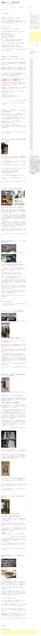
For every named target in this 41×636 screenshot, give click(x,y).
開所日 (34, 173)
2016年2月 (31, 105)
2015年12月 (31, 108)
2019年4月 (31, 72)
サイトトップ (10, 9)
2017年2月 (31, 91)
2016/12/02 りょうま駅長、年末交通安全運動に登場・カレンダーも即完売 (13, 375)
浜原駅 (35, 167)
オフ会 (35, 157)
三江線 (32, 159)
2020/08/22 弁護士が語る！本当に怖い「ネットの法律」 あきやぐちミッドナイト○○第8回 (35, 27)
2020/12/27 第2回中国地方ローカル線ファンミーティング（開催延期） (35, 24)
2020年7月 (31, 64)
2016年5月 (31, 102)
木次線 (33, 166)
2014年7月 (31, 128)
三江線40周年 (36, 159)
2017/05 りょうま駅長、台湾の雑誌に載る (11, 188)
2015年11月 (31, 109)
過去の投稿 (3, 625)
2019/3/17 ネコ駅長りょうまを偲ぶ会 (11, 18)
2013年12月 (31, 136)
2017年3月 (31, 90)
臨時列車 (31, 170)
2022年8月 (31, 59)
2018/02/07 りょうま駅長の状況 (9, 56)
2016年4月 (31, 103)
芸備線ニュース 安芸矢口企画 (10, 2)
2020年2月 (31, 66)
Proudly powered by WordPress (5, 629)
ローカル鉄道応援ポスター (34, 51)
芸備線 (2, 50)
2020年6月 (31, 65)
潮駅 (37, 167)
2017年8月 (31, 85)
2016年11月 (31, 95)
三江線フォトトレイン (35, 160)
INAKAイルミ (32, 155)
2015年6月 (31, 115)
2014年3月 (31, 133)
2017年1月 (31, 92)
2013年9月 (31, 140)
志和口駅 (21, 131)
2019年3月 (31, 73)
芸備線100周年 (34, 172)
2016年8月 (31, 98)
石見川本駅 (34, 169)
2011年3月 (31, 148)
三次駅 (37, 158)
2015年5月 (31, 116)
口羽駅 (32, 163)
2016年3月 (31, 104)
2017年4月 (31, 89)
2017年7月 (31, 86)
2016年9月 (31, 97)
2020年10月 (31, 63)
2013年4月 (31, 146)
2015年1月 (31, 121)
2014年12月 (31, 122)
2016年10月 (31, 96)
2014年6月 (31, 129)
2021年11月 (31, 60)
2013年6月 (31, 143)
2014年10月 (31, 124)
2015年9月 (31, 111)
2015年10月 (31, 110)
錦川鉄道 (6, 304)
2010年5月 (31, 149)
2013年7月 (31, 142)
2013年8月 (31, 141)
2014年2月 (31, 134)
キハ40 (37, 157)
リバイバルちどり (34, 158)
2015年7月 (31, 114)
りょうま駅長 (18, 131)
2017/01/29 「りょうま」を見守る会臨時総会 (12, 311)
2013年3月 (31, 147)
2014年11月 (31, 123)
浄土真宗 (32, 167)
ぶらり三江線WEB (35, 156)
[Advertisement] (35, 37)
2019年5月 (31, 71)
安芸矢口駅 (33, 165)
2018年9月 (31, 77)
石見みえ (35, 168)
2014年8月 (31, 127)
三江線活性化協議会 (35, 161)
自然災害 (35, 170)
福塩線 (37, 169)
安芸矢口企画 (7, 131)
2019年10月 (31, 70)
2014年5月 (31, 130)
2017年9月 (31, 84)
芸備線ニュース (11, 131)
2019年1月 (31, 76)
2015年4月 (31, 117)
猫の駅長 (24, 131)
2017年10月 (31, 83)
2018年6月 (31, 78)
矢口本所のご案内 (3, 9)
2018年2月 (31, 79)
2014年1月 (31, 135)
